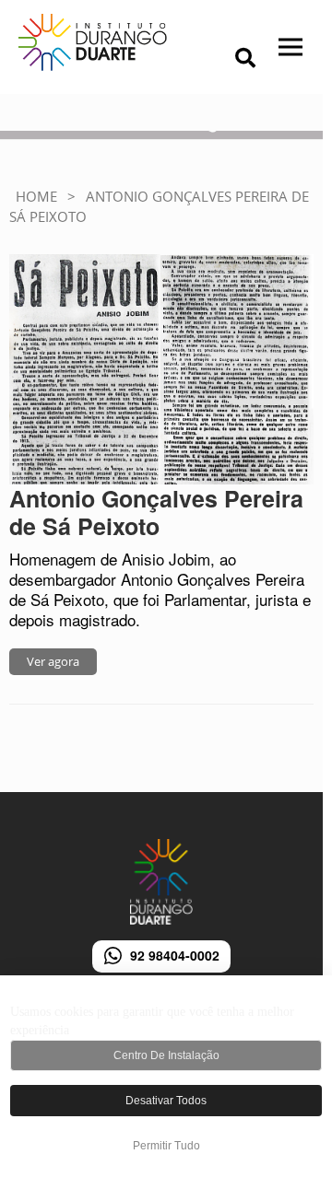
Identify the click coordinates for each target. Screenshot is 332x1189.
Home (36, 196)
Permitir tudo (166, 1145)
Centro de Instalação (166, 1055)
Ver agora (53, 661)
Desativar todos (166, 1100)
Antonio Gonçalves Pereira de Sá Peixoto (156, 512)
